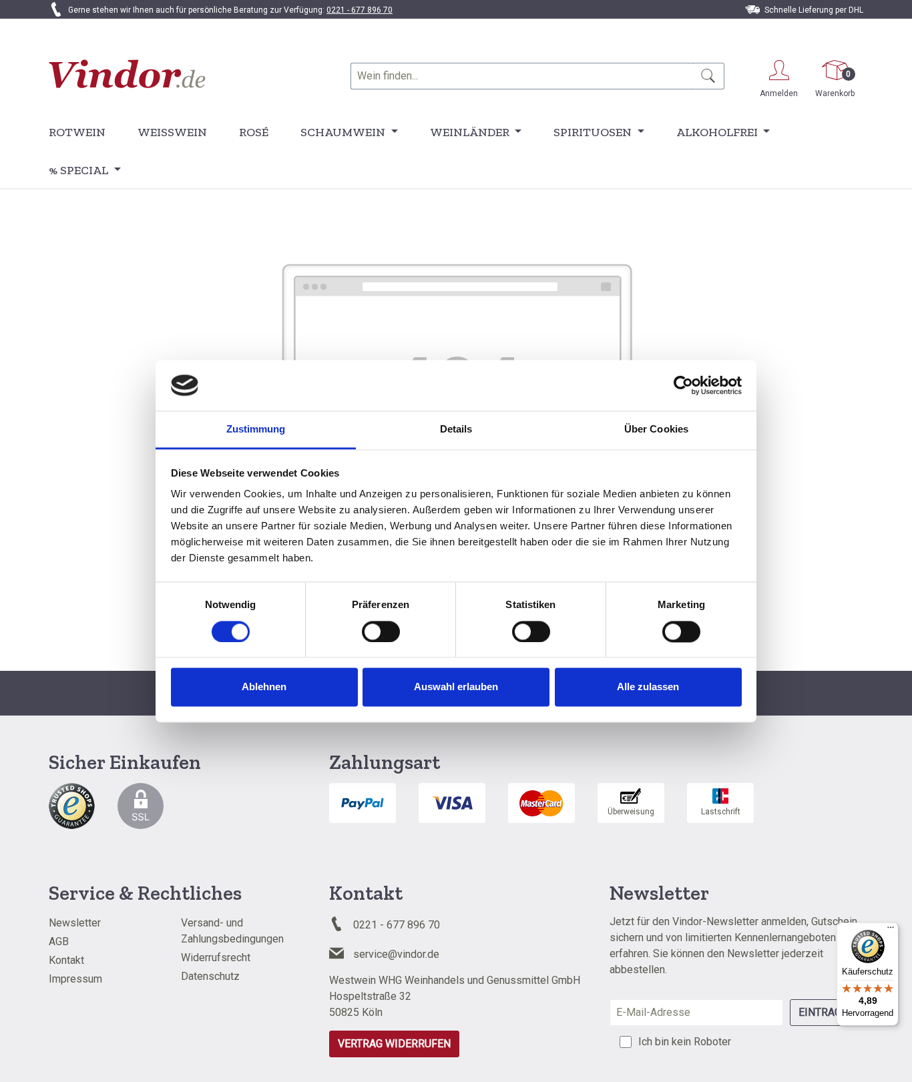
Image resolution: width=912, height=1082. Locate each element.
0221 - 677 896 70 (359, 10)
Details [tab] (456, 429)
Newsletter (75, 922)
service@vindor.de (396, 954)
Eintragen (827, 1012)
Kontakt (66, 960)
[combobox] (522, 76)
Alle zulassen (648, 687)
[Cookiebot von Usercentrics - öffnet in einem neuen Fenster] (683, 385)
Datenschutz (210, 976)
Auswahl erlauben (456, 687)
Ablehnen (264, 687)
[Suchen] (708, 76)
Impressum (75, 979)
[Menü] (891, 930)
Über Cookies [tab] (656, 429)
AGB (59, 941)
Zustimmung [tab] (256, 429)
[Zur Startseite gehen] (127, 73)
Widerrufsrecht (215, 957)
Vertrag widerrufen (394, 1043)
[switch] (381, 631)
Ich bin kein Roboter (684, 1041)
